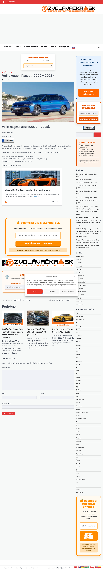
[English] (79, 566)
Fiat (77, 367)
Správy (18, 47)
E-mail (42, 393)
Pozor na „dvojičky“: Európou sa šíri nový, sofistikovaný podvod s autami (87, 211)
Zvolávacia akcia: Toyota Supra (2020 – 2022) (62, 330)
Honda (78, 377)
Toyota (78, 476)
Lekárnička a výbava (86, 155)
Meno (4, 393)
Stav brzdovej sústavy (87, 151)
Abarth (78, 313)
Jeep (77, 393)
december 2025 (81, 282)
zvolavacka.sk (7, 80)
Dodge (78, 355)
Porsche (78, 441)
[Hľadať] (97, 134)
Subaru (78, 467)
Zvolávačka (8, 47)
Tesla (77, 473)
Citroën (78, 342)
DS (77, 358)
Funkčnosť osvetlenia (86, 149)
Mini (77, 425)
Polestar (78, 438)
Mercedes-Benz (81, 419)
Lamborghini (80, 399)
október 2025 (80, 288)
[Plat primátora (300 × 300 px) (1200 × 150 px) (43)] (38, 266)
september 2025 (81, 292)
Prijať (35, 291)
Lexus (78, 409)
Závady (44, 47)
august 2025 (80, 295)
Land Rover (79, 406)
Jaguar (78, 387)
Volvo (77, 483)
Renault (78, 451)
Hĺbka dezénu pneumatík (87, 153)
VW (11, 72)
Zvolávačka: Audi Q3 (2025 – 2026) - (87, 198)
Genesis (78, 374)
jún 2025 (79, 301)
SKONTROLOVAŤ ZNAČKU (88, 119)
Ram (77, 444)
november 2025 (81, 285)
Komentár (6, 367)
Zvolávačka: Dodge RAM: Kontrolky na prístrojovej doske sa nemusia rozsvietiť (13, 333)
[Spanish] (99, 566)
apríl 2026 (79, 269)
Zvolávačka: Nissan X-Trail (84, 179)
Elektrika (78, 361)
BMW (78, 329)
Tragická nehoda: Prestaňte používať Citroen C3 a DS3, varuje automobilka (88, 233)
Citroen (78, 345)
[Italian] (89, 566)
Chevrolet (79, 335)
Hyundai (78, 380)
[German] (82, 566)
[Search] (98, 47)
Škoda (78, 460)
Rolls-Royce (79, 454)
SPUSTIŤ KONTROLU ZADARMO (38, 243)
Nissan (78, 428)
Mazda (78, 415)
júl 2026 (78, 259)
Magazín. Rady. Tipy (31, 47)
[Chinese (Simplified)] (76, 566)
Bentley (78, 326)
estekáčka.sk (64, 47)
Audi (77, 323)
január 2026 (79, 279)
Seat (77, 457)
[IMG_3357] (8, 142)
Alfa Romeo (79, 316)
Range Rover (80, 447)
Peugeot (78, 435)
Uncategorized (80, 479)
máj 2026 (79, 266)
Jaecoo (78, 383)
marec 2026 (79, 272)
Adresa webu (6, 403)
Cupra (78, 348)
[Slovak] (74, 47)
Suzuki (78, 470)
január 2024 (79, 304)
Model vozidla (16, 283)
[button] (75, 276)
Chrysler (78, 339)
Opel (77, 431)
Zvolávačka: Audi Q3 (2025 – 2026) (86, 182)
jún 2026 (79, 263)
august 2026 (80, 256)
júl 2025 (78, 298)
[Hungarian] (86, 566)
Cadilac (78, 332)
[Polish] (93, 566)
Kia (77, 396)
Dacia (77, 351)
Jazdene (53, 47)
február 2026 (80, 275)
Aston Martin (80, 319)
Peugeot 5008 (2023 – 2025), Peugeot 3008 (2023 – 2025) (37, 332)
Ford (77, 371)
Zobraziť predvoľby (68, 291)
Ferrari (78, 364)
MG (77, 422)
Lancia (78, 403)
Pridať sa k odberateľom (88, 92)
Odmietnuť (51, 291)
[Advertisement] (51, 29)
